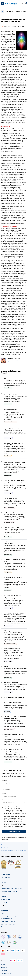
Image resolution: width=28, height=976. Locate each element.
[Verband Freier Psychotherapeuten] (3, 937)
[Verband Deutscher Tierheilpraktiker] (14, 937)
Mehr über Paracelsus (7, 894)
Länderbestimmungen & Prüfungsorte (11, 888)
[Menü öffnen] (2, 3)
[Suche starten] (22, 3)
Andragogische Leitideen (8, 902)
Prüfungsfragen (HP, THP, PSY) (9, 891)
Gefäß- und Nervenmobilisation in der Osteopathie (14, 698)
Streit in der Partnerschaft (11, 682)
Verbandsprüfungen (6, 899)
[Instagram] (11, 960)
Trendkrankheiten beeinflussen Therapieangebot (12, 542)
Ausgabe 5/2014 (5, 847)
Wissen (9, 844)
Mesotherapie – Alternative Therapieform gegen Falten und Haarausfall (15, 717)
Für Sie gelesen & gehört (10, 409)
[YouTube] (14, 960)
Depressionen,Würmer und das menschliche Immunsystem (12, 649)
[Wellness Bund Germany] (3, 942)
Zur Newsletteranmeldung (8, 924)
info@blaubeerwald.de (12, 361)
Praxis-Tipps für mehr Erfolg (11, 527)
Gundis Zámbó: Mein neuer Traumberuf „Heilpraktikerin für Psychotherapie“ (14, 614)
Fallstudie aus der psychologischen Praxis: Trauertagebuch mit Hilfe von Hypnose (15, 481)
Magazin (15, 844)
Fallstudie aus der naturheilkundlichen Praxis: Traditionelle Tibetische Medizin (14, 461)
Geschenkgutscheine (7, 927)
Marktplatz (4, 882)
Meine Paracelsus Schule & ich (12, 427)
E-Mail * (4, 793)
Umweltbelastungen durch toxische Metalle (13, 735)
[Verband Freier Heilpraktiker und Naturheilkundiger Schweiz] (15, 942)
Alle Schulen (4, 910)
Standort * (4, 800)
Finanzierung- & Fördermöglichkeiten (11, 916)
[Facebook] (18, 960)
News (5, 378)
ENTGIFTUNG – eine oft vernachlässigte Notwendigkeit (14, 560)
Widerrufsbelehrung (6, 918)
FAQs (2, 913)
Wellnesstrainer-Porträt (10, 498)
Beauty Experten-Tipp (9, 513)
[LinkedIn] (21, 960)
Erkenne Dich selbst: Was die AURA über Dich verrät (13, 850)
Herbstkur (6, 666)
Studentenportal (5, 874)
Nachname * (5, 787)
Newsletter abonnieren (14, 831)
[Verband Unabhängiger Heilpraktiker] (9, 937)
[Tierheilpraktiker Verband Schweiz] (9, 942)
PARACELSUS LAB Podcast (8, 908)
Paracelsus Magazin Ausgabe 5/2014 (16, 11)
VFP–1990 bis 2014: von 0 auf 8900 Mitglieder (13, 596)
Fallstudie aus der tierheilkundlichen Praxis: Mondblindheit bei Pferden (13, 444)
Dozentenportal (5, 877)
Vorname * (4, 780)
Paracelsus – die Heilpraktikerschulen (14, 393)
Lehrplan (3, 896)
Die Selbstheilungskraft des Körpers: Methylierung (13, 750)
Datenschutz (4, 970)
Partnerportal (4, 880)
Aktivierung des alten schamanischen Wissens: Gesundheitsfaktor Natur (14, 631)
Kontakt (3, 964)
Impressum (4, 967)
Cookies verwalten (6, 973)
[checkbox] (2, 807)
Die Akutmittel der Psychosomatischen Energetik (14, 578)
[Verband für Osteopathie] (20, 937)
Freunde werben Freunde (8, 921)
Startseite (3, 844)
